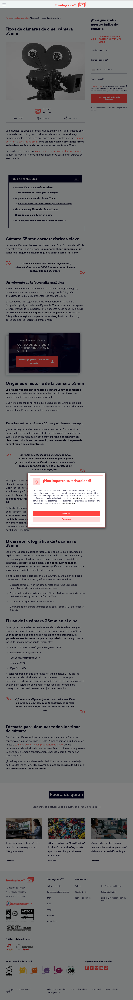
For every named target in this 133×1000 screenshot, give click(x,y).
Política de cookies (67, 503)
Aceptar (66, 513)
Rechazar (66, 519)
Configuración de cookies (84, 498)
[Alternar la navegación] (4, 5)
